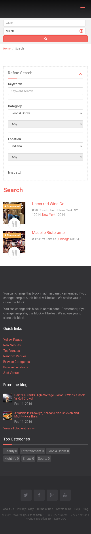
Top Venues (11, 350)
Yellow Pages (12, 339)
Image (12, 172)
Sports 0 (44, 458)
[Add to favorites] (21, 207)
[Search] (45, 38)
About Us (8, 509)
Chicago (64, 239)
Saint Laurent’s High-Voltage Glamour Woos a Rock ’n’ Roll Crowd (49, 396)
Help (77, 509)
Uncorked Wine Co (48, 203)
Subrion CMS (34, 515)
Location (14, 139)
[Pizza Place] (14, 253)
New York (48, 214)
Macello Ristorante (48, 232)
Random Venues (15, 356)
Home (7, 48)
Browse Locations (15, 367)
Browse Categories (16, 362)
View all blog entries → (19, 428)
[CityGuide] (15, 9)
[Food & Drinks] (14, 224)
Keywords (15, 84)
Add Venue (11, 373)
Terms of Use (45, 509)
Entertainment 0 (32, 451)
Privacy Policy (25, 509)
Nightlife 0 (12, 458)
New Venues (12, 345)
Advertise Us (64, 509)
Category (15, 106)
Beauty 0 (11, 451)
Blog (85, 509)
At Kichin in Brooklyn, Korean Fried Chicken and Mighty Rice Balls (46, 414)
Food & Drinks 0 (58, 451)
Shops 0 (28, 458)
